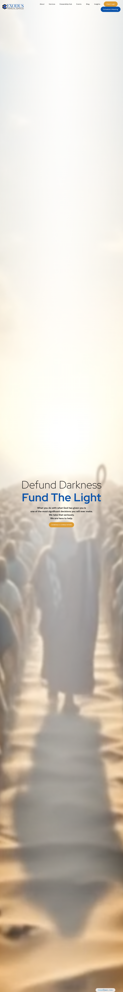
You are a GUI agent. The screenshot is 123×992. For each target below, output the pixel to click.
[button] (42, 4)
